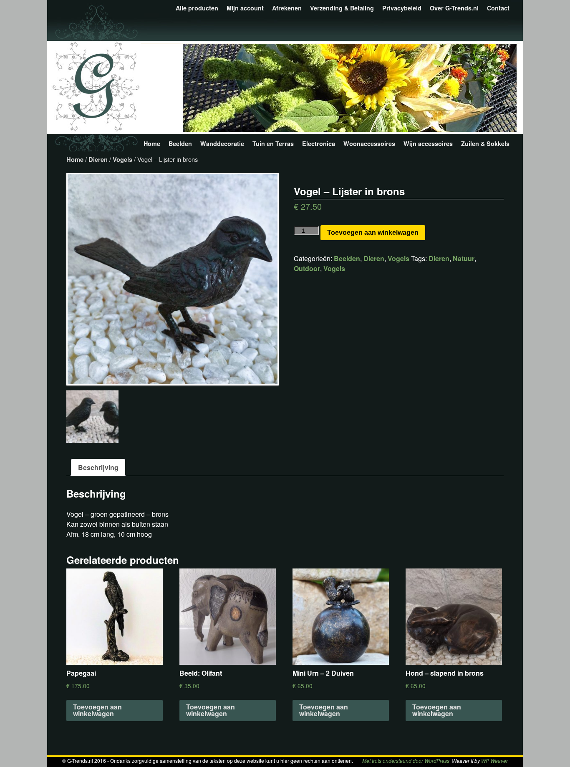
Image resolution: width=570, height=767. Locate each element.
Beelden (180, 143)
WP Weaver (494, 760)
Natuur (463, 258)
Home (152, 143)
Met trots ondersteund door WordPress (405, 760)
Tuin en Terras (273, 143)
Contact (498, 8)
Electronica (318, 143)
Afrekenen (287, 8)
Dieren (98, 159)
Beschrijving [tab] (98, 467)
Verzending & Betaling (342, 8)
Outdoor (307, 268)
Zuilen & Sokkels (485, 143)
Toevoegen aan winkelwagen (373, 232)
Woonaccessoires (369, 143)
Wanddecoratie (222, 143)
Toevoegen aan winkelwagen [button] (97, 710)
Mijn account (245, 8)
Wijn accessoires (428, 143)
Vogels (122, 159)
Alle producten (197, 8)
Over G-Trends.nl (454, 8)
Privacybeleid (401, 8)
